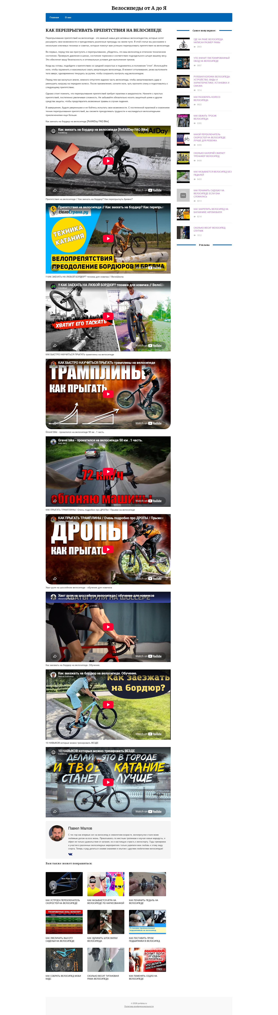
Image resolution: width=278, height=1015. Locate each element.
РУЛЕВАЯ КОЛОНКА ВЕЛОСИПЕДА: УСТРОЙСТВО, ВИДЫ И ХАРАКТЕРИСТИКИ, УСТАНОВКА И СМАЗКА (212, 81)
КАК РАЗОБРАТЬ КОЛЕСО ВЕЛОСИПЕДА (207, 98)
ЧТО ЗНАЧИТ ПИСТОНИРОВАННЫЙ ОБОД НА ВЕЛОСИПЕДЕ (212, 59)
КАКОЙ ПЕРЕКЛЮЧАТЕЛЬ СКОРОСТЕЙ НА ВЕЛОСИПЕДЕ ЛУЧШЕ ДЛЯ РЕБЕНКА (210, 137)
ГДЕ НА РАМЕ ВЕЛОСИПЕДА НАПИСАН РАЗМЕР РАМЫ (208, 41)
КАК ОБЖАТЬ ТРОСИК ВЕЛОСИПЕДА (205, 117)
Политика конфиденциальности (139, 1006)
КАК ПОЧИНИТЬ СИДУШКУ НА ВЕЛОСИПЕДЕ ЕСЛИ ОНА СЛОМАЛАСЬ (209, 193)
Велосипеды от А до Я (139, 8)
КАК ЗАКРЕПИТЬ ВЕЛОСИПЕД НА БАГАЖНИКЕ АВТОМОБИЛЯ (211, 210)
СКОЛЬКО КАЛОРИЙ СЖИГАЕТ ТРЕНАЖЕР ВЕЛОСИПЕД (209, 154)
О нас (68, 17)
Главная (54, 17)
